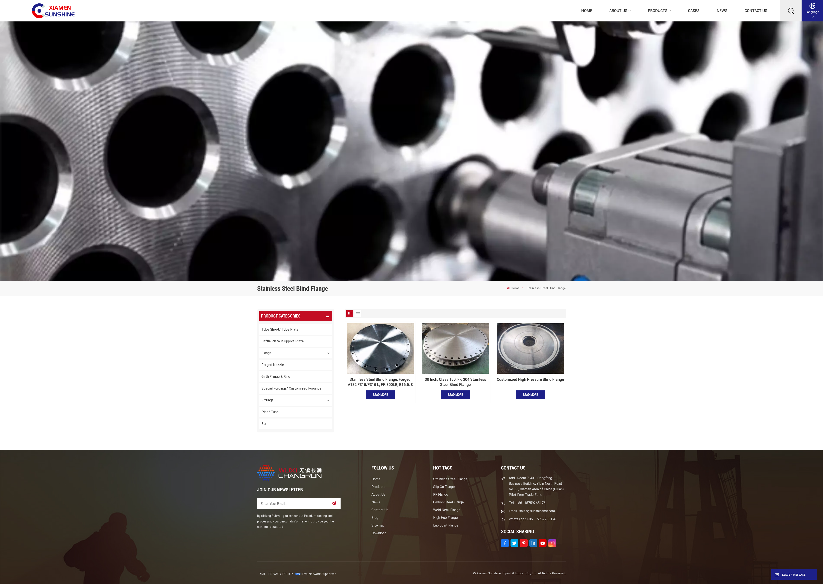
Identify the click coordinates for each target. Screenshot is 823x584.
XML (262, 574)
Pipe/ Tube (270, 412)
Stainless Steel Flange (450, 479)
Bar (263, 424)
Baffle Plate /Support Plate (282, 341)
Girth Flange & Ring (275, 377)
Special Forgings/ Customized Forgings (291, 388)
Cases (694, 10)
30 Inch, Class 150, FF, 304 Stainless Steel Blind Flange (455, 382)
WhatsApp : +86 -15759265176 (532, 519)
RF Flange (440, 494)
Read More (380, 395)
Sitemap (377, 525)
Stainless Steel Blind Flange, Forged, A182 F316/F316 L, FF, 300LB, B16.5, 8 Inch (380, 382)
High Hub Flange (445, 518)
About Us (618, 10)
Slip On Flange (444, 487)
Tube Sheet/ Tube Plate (280, 329)
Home (586, 10)
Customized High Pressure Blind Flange (530, 379)
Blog (374, 518)
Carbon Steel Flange (448, 502)
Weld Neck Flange (446, 510)
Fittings (267, 400)
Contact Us (756, 10)
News (722, 10)
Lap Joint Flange (445, 525)
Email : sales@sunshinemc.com (532, 511)
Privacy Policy (280, 574)
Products (657, 10)
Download (378, 533)
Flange (266, 353)
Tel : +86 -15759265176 (527, 503)
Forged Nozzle (272, 365)
